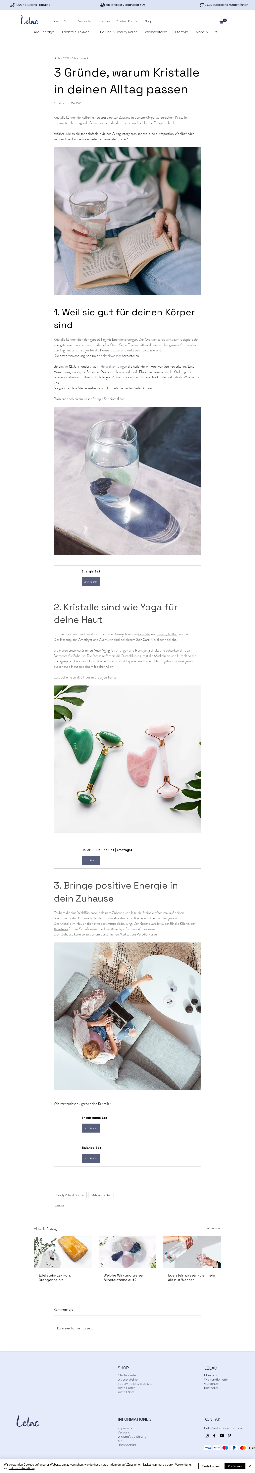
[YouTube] (221, 1435)
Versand (124, 1432)
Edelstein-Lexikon (75, 32)
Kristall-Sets (126, 1392)
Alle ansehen (214, 1228)
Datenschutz (127, 1445)
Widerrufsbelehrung (132, 1436)
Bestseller (211, 1388)
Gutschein (211, 1384)
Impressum (126, 1428)
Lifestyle (181, 32)
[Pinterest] (229, 1435)
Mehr (200, 32)
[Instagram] (206, 1435)
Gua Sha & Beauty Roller (117, 32)
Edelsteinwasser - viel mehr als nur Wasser (192, 1277)
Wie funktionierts (216, 1379)
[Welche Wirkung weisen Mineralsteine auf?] (127, 1252)
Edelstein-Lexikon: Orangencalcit (55, 1277)
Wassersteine (156, 32)
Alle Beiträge (44, 32)
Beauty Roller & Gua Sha (70, 1195)
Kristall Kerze (126, 1388)
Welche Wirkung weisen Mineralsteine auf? (124, 1277)
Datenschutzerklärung (22, 1468)
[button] (68, 21)
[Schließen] (250, 1466)
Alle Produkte (127, 1375)
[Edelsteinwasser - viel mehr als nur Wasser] (192, 1252)
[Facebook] (214, 1435)
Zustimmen (235, 1466)
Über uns (210, 1375)
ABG (121, 1441)
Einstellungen (210, 1466)
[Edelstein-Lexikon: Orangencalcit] (63, 1252)
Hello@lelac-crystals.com (223, 1428)
